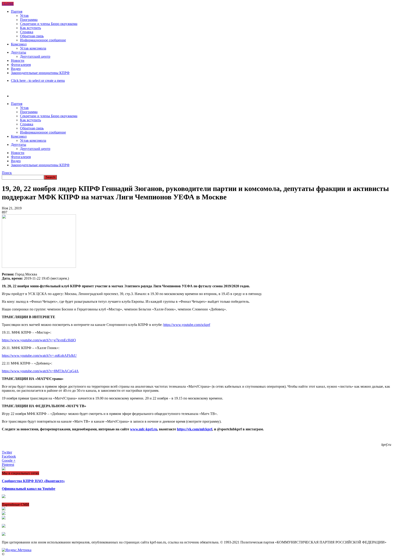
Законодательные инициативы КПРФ (40, 73)
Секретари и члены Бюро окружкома (48, 24)
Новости (17, 60)
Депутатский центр (35, 56)
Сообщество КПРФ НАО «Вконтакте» (33, 481)
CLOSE (8, 4)
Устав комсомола (33, 48)
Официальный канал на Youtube (28, 489)
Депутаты (18, 52)
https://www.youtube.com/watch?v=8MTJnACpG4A (40, 371)
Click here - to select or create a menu (38, 80)
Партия (16, 11)
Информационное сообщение (43, 40)
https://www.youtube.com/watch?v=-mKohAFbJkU (39, 355)
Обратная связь (32, 36)
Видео (16, 69)
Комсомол (19, 44)
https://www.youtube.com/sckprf (186, 325)
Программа (29, 20)
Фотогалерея (21, 65)
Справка (26, 32)
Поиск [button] (7, 173)
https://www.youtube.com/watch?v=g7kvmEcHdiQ (39, 340)
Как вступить (30, 28)
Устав (24, 15)
